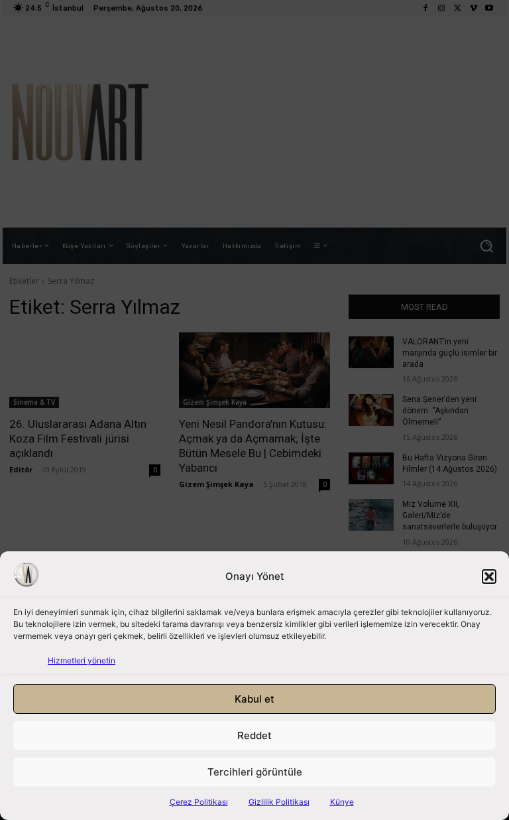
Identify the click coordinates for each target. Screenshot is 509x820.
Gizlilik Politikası (279, 802)
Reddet (254, 735)
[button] (489, 576)
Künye (342, 802)
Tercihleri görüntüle (254, 772)
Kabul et (254, 699)
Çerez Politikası (199, 802)
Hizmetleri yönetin (81, 660)
